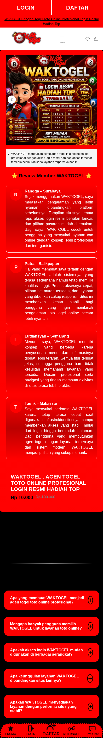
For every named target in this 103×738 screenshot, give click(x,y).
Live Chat (92, 734)
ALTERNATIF (71, 734)
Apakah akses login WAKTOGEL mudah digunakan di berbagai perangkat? (46, 652)
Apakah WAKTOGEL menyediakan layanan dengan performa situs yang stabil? (43, 706)
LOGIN (25, 8)
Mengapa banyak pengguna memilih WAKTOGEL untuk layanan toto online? (46, 626)
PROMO (10, 734)
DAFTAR (77, 8)
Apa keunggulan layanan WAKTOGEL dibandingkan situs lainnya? (44, 678)
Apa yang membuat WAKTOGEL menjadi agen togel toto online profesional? (47, 600)
